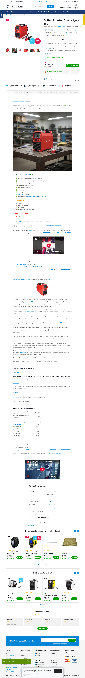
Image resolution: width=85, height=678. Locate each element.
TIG (16, 266)
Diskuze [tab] (37, 92)
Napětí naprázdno (17, 424)
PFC (32, 301)
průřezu (27, 449)
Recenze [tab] (31, 92)
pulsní (58, 349)
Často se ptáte (54, 664)
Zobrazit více (42, 628)
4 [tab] (43, 604)
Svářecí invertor (47, 29)
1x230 (50, 504)
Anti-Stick (36, 311)
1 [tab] (38, 564)
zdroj (58, 32)
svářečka (22, 101)
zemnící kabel (53, 449)
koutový (69, 232)
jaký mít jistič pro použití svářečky (54, 225)
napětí (23, 422)
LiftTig (49, 221)
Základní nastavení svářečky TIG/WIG (21, 279)
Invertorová (16, 101)
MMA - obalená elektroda (21, 264)
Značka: (76, 78)
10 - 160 (53, 511)
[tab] (42, 408)
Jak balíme (38, 655)
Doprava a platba (39, 657)
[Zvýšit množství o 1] (64, 64)
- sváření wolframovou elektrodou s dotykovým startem (29, 266)
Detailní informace (47, 53)
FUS (18, 358)
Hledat (51, 6)
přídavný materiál (46, 232)
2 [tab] (39, 564)
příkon (61, 322)
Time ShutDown (22, 352)
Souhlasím (58, 671)
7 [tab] (45, 564)
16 (55, 508)
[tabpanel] (15, 548)
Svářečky (32, 525)
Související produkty (62, 92)
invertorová (35, 178)
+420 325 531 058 (10, 657)
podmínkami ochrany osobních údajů (60, 643)
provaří (30, 230)
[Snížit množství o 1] (64, 66)
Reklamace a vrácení (40, 664)
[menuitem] (13, 12)
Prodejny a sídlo (54, 662)
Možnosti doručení (49, 60)
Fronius (51, 29)
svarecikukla (9, 658)
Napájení (48, 48)
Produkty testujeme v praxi (56, 659)
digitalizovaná (18, 317)
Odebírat (72, 640)
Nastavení (26, 676)
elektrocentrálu (42, 196)
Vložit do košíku (73, 65)
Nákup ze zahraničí (40, 666)
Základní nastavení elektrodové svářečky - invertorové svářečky (27, 276)
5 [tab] (44, 604)
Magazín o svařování (55, 666)
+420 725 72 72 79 (10, 655)
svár (58, 232)
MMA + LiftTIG (52, 501)
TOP (39, 107)
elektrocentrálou (39, 303)
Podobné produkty (73, 92)
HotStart (26, 311)
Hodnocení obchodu (42, 612)
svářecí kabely (20, 194)
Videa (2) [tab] (26, 92)
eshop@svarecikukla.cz (11, 653)
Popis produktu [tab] (10, 92)
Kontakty (11, 1)
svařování (74, 30)
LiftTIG (69, 32)
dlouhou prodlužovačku (32, 196)
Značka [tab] (44, 92)
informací (45, 673)
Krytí (14, 439)
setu (52, 269)
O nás (7, 1)
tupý (66, 232)
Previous (75, 531)
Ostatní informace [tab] (53, 92)
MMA (65, 32)
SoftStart (30, 311)
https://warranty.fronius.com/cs (55, 453)
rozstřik (68, 317)
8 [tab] (46, 564)
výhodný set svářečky (65, 269)
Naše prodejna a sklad (19, 1)
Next (78, 531)
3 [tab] (42, 604)
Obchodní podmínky (40, 662)
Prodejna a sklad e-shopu (56, 660)
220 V (54, 504)
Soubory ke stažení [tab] (18, 92)
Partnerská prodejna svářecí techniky (72, 675)
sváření (48, 279)
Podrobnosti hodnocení (61, 26)
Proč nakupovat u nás (40, 660)
